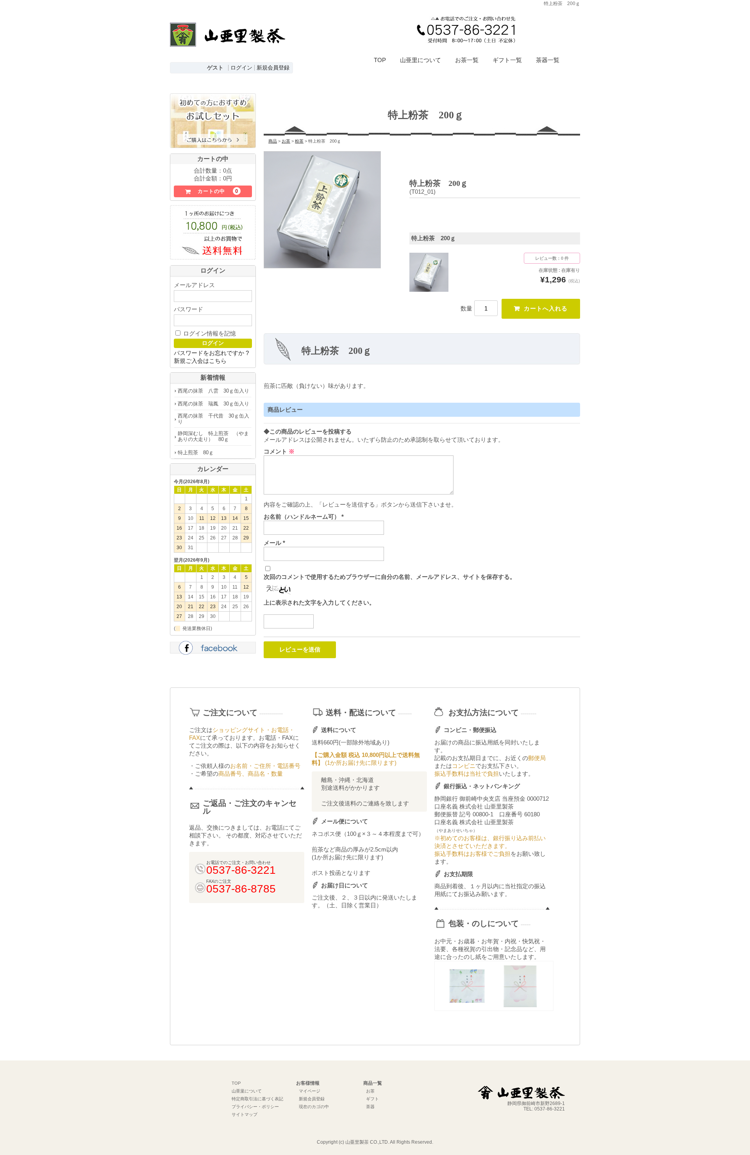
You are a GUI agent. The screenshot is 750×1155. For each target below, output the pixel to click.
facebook (213, 649)
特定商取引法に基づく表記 (257, 1098)
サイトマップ (244, 1114)
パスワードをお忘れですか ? (211, 353)
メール (274, 542)
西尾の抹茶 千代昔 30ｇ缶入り (213, 419)
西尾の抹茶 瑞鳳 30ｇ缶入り (213, 404)
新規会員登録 (273, 68)
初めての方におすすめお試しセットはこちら (213, 121)
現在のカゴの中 (314, 1106)
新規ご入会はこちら (200, 360)
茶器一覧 (547, 60)
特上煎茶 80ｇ (196, 452)
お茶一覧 (467, 60)
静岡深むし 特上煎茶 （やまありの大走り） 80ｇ (213, 436)
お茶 (370, 1091)
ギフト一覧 (507, 60)
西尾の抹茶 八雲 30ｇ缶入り (213, 391)
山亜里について (420, 60)
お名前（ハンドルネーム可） (304, 516)
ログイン (241, 68)
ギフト (372, 1098)
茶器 (370, 1106)
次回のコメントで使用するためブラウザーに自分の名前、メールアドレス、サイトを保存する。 (390, 576)
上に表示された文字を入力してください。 (319, 602)
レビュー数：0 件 (552, 258)
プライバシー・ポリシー (255, 1106)
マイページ (309, 1091)
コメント (279, 451)
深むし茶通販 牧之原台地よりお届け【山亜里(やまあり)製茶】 (227, 41)
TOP (380, 60)
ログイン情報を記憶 (209, 333)
